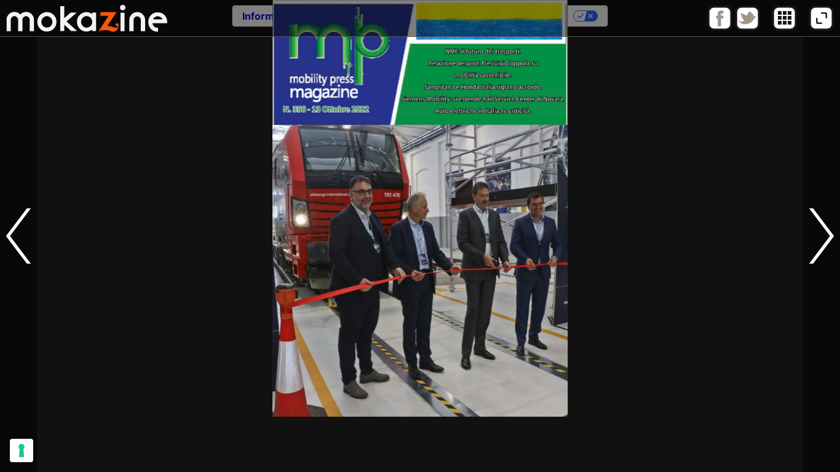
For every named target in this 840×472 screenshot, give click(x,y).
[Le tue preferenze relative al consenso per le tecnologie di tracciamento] (21, 450)
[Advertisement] (420, 444)
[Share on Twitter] (747, 28)
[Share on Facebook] (719, 28)
